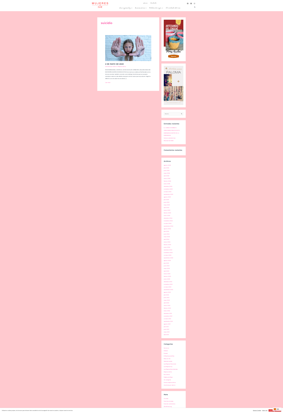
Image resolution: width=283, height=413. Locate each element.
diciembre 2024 (168, 218)
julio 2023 (166, 263)
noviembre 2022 (168, 284)
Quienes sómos (140, 8)
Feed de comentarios (169, 404)
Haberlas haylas (168, 361)
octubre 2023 (167, 255)
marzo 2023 (167, 274)
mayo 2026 (167, 173)
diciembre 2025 (168, 186)
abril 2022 (166, 303)
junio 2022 (166, 297)
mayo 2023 (167, 268)
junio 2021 (166, 329)
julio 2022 (166, 295)
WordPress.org (168, 406)
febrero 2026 (167, 181)
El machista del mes (173, 8)
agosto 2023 (167, 260)
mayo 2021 (167, 332)
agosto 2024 (167, 229)
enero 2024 (167, 247)
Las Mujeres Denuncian (170, 364)
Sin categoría (167, 380)
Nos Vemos (167, 374)
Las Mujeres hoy (168, 366)
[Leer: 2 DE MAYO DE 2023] (128, 48)
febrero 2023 (167, 276)
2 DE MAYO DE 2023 (114, 64)
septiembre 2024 (168, 226)
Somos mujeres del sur (170, 382)
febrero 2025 (167, 213)
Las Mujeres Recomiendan (171, 369)
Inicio (145, 3)
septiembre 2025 (168, 194)
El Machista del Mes (169, 356)
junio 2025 (166, 202)
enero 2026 (167, 184)
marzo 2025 (167, 210)
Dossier (166, 353)
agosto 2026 (167, 165)
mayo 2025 (167, 205)
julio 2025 (166, 199)
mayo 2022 (167, 300)
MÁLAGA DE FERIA (169, 140)
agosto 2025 (167, 197)
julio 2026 (166, 168)
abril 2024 (166, 239)
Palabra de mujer (155, 8)
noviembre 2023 (168, 252)
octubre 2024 (167, 223)
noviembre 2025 (168, 189)
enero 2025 (167, 215)
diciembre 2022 (168, 281)
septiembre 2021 (168, 321)
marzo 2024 (167, 242)
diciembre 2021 (168, 313)
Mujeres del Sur (168, 372)
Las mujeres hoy (125, 8)
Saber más (264, 410)
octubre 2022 (167, 287)
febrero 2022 (167, 308)
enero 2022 (167, 311)
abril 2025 (166, 207)
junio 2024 (167, 234)
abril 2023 (166, 271)
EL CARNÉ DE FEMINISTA (170, 128)
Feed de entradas (168, 401)
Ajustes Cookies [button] (257, 410)
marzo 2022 (167, 305)
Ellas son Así (167, 358)
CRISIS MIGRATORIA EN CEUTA (172, 130)
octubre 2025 (167, 191)
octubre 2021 (167, 318)
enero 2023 (167, 279)
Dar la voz (166, 348)
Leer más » (108, 82)
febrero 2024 (167, 244)
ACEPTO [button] (271, 410)
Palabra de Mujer (168, 377)
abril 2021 (166, 334)
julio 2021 (166, 326)
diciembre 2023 (168, 250)
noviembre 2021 (168, 316)
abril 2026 (166, 176)
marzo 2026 (167, 178)
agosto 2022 (167, 292)
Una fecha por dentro (111, 66)
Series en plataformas (169, 138)
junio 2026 (166, 170)
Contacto (153, 3)
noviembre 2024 (168, 221)
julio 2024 (166, 231)
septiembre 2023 (168, 258)
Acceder (166, 398)
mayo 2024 (167, 236)
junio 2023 (166, 266)
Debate (166, 350)
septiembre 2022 (168, 289)
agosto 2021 (167, 324)
